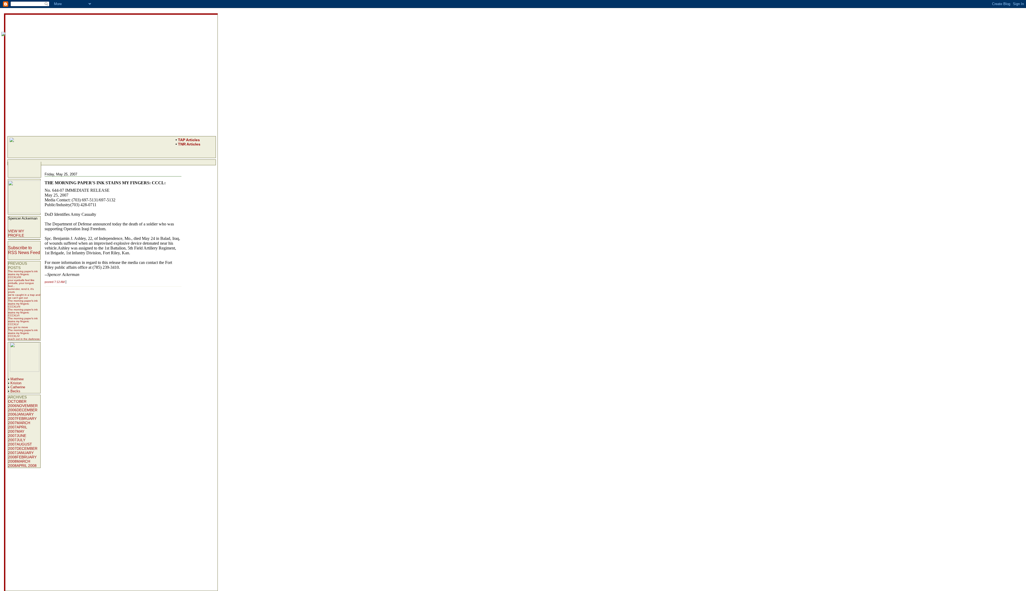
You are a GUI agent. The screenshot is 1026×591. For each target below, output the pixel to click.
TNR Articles (189, 144)
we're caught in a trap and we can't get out (24, 296)
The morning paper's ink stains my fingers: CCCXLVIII (23, 274)
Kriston (15, 383)
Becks (15, 391)
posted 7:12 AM (55, 281)
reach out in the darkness (24, 338)
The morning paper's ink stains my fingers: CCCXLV (23, 321)
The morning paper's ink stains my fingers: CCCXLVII (23, 303)
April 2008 (27, 465)
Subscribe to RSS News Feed (24, 250)
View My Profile (16, 233)
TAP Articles (189, 140)
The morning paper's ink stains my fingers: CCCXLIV (23, 333)
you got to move (18, 327)
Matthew (17, 379)
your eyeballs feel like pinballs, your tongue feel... (21, 283)
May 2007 (16, 433)
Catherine (17, 387)
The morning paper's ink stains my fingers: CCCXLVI (23, 312)
